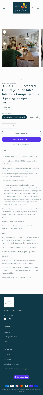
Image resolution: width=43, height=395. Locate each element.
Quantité (4, 122)
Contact (6, 341)
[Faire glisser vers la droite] (26, 79)
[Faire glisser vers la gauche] (17, 79)
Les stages (7, 359)
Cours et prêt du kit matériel (14, 117)
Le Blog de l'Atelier (10, 337)
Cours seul (34, 117)
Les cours (7, 354)
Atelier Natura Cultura (13, 389)
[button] (4, 7)
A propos (7, 332)
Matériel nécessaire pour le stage (15, 369)
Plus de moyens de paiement (21, 144)
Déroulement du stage (11, 364)
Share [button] (6, 150)
